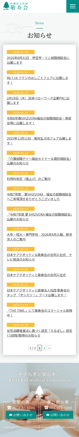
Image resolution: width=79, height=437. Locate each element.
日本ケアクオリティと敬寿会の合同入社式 (36, 275)
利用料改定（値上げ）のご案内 (29, 178)
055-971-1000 (60, 407)
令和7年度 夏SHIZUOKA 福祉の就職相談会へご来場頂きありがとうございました (39, 196)
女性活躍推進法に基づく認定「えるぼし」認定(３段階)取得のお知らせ (39, 333)
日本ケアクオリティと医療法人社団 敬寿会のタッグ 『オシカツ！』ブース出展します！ (38, 292)
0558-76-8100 (23, 407)
